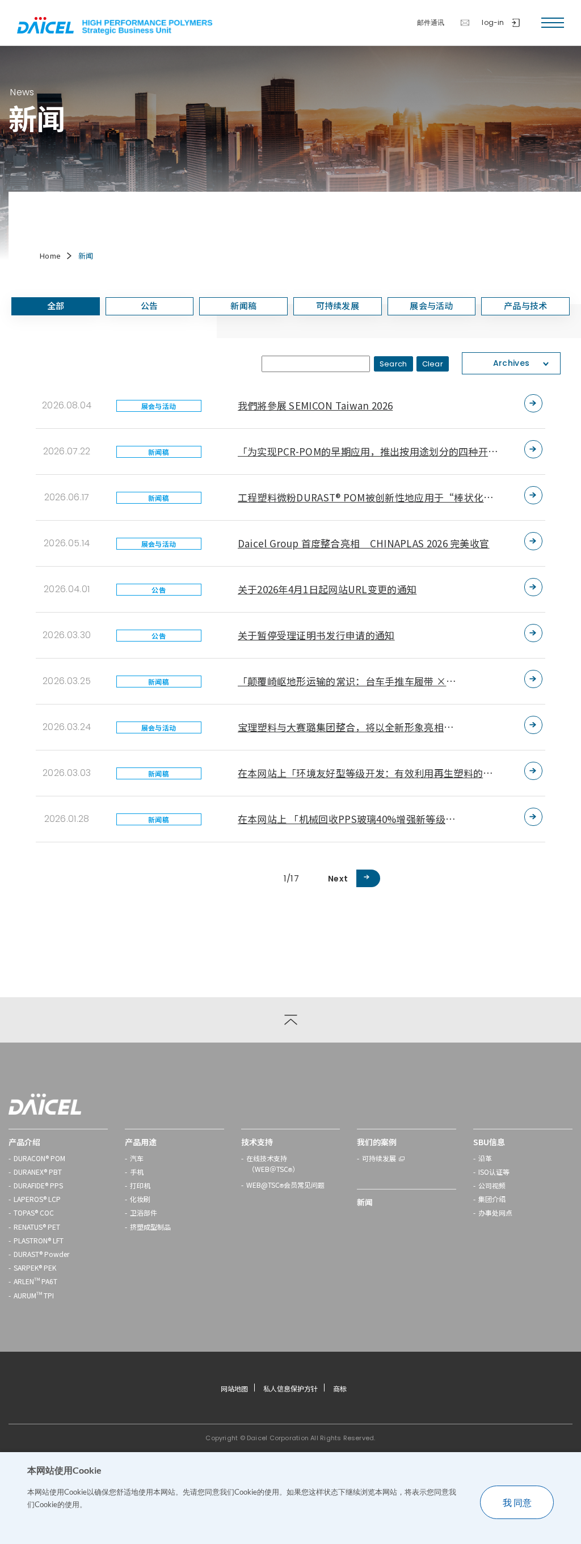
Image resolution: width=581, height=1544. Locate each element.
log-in (493, 23)
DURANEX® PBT (38, 1171)
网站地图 (234, 1388)
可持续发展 (379, 1158)
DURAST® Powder (41, 1254)
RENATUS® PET (37, 1226)
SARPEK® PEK (35, 1267)
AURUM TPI (34, 1295)
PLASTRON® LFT (39, 1240)
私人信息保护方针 (290, 1388)
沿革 (485, 1158)
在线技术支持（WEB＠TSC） (272, 1164)
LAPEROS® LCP (37, 1199)
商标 (340, 1388)
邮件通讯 (431, 23)
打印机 (140, 1185)
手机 (137, 1171)
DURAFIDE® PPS (38, 1185)
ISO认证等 (494, 1171)
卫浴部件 (143, 1212)
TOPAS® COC (34, 1212)
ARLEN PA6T (35, 1281)
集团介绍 (492, 1199)
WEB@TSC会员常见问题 (285, 1186)
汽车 (137, 1158)
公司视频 (492, 1185)
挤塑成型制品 (150, 1226)
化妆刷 (140, 1199)
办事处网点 (495, 1212)
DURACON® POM (39, 1158)
